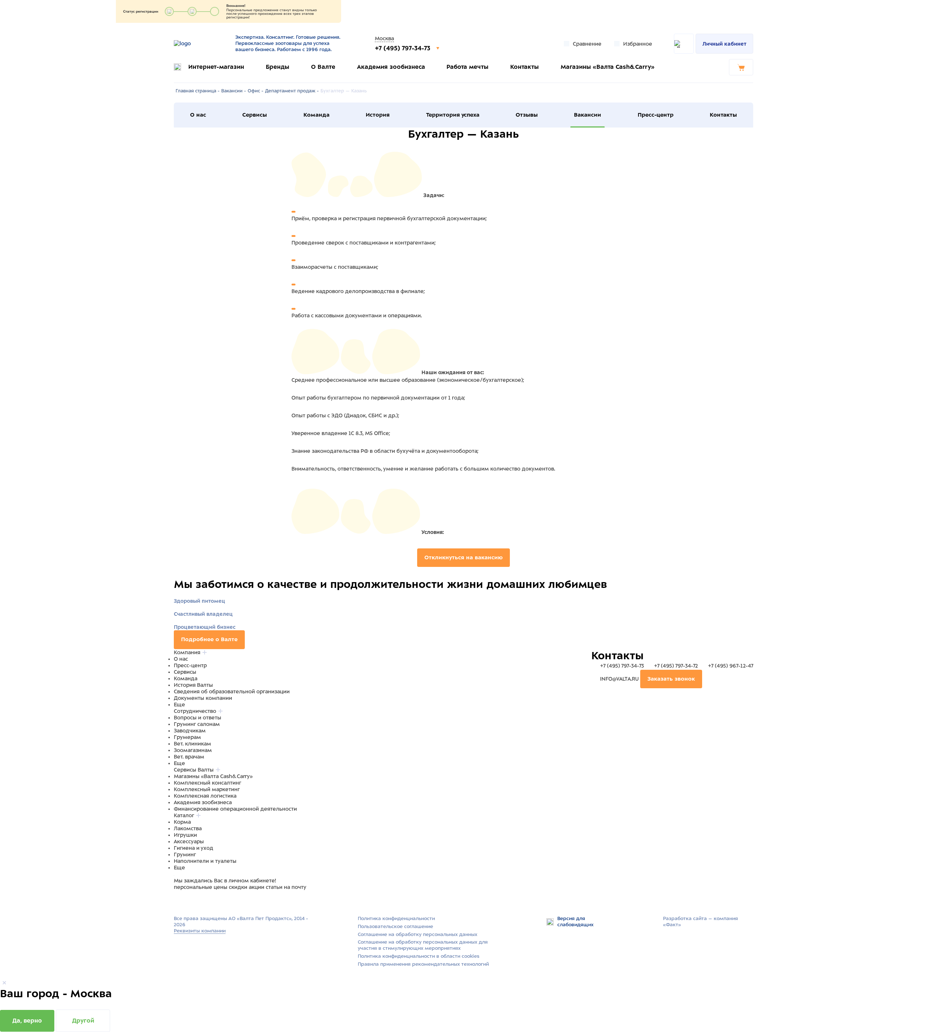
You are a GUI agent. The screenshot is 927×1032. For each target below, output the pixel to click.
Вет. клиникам (192, 744)
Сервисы (254, 115)
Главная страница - (197, 90)
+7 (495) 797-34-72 (676, 666)
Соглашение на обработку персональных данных (417, 934)
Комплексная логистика (205, 796)
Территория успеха (452, 115)
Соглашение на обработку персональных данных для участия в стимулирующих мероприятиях (423, 945)
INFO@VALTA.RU (619, 679)
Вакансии (587, 115)
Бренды (277, 67)
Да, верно (27, 1021)
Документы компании (203, 698)
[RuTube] (178, 901)
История (378, 115)
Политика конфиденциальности (396, 918)
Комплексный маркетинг (207, 789)
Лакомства (188, 828)
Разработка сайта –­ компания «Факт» (700, 921)
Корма (182, 822)
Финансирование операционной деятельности (235, 809)
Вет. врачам (189, 757)
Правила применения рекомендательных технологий (423, 964)
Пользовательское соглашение (395, 926)
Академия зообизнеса (391, 67)
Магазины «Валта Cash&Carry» (608, 67)
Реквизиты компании (200, 930)
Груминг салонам (197, 724)
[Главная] (200, 43)
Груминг (185, 854)
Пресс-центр (656, 115)
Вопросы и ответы (197, 717)
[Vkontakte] (194, 901)
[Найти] (684, 44)
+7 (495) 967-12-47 (729, 666)
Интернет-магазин (216, 67)
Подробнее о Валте (209, 639)
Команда (316, 115)
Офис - (255, 90)
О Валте (323, 67)
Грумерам (187, 737)
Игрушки (185, 835)
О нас (198, 115)
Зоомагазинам (193, 750)
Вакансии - (233, 90)
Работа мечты (467, 67)
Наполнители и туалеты (205, 861)
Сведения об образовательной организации (232, 691)
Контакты (524, 67)
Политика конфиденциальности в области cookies (418, 956)
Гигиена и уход (193, 848)
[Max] (187, 901)
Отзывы (527, 115)
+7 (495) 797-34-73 (403, 48)
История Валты (193, 685)
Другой (83, 1021)
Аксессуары (189, 841)
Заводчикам (190, 731)
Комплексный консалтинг (207, 783)
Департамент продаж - (292, 90)
